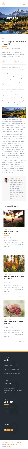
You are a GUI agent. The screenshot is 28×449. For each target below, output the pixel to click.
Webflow (10, 446)
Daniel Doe (7, 48)
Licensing (22, 442)
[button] (24, 3)
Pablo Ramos (10, 444)
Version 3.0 (12, 442)
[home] (3, 3)
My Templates (19, 444)
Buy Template (5, 442)
